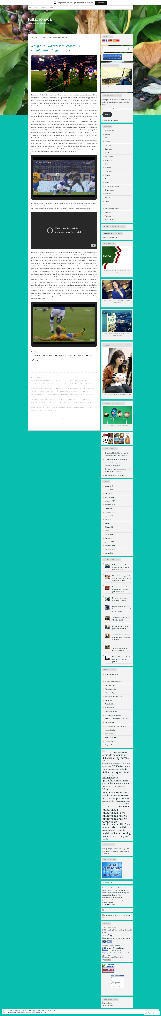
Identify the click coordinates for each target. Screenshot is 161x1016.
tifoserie (34, 402)
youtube (54, 410)
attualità (64, 383)
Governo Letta (125, 775)
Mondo (107, 175)
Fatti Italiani (109, 156)
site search (106, 945)
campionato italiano (107, 763)
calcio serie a (55, 386)
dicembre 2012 (110, 546)
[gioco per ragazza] (106, 950)
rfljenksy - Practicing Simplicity (115, 726)
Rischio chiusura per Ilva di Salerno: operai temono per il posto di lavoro (121, 608)
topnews (42, 402)
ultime (81, 405)
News (112, 982)
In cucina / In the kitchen (47, 7)
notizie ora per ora (78, 397)
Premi (107, 182)
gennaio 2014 (109, 497)
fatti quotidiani (63, 391)
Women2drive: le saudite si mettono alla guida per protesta (121, 659)
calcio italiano (43, 386)
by (111, 945)
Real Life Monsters (111, 737)
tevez (88, 399)
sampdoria (35, 399)
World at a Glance (111, 220)
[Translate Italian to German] (110, 41)
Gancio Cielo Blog (119, 849)
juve (90, 394)
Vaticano (108, 216)
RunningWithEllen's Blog (113, 696)
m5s (123, 787)
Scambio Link (106, 895)
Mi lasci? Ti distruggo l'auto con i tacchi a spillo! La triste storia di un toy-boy (121, 578)
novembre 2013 (110, 505)
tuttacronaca (40, 19)
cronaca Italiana (38, 391)
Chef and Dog (109, 693)
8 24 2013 (56, 383)
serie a (51, 399)
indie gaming (106, 849)
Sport (39, 378)
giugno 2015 (109, 486)
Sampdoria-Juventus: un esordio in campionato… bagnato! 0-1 (55, 48)
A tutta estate (109, 130)
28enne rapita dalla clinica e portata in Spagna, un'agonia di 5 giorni (121, 637)
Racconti (108, 194)
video (82, 408)
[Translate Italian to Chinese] (117, 41)
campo (56, 388)
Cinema (107, 134)
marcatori (55, 397)
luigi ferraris (44, 397)
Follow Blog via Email (112, 96)
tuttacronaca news (65, 402)
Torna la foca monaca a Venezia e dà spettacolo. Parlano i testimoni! (120, 648)
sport (63, 399)
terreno (82, 399)
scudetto (43, 399)
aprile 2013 (108, 531)
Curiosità (108, 145)
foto (107, 775)
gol (84, 391)
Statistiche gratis (107, 1005)
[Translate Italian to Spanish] (114, 41)
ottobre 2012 (109, 553)
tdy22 (35, 375)
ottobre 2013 (109, 508)
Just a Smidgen (110, 704)
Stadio (75, 399)
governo (119, 775)
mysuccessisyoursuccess (113, 715)
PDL (128, 798)
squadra (69, 399)
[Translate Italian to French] (107, 41)
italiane (84, 394)
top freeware (106, 888)
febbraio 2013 (109, 538)
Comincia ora (101, 3)
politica (111, 801)
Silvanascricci (109, 708)
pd (125, 798)
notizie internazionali (119, 795)
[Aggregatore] (106, 960)
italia (55, 394)
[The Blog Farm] (108, 958)
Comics (107, 141)
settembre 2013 (110, 512)
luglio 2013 (108, 519)
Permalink (56, 375)
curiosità (113, 769)
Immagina (108, 160)
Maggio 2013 (109, 527)
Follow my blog (117, 986)
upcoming (75, 408)
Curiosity (117, 983)
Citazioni (108, 138)
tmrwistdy (108, 678)
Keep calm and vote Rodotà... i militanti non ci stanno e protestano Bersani (121, 589)
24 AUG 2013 (88, 380)
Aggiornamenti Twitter (113, 233)
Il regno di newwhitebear (113, 682)
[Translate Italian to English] (103, 41)
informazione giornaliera (41, 394)
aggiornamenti (110, 752)
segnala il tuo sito (108, 893)
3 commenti (92, 375)
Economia (108, 149)
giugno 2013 (109, 523)
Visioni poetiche (110, 689)
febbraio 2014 (109, 493)
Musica (107, 179)
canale (63, 388)
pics (107, 801)
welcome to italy (43, 410)
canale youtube (72, 388)
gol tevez (90, 391)
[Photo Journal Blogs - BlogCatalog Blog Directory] (117, 918)
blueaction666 (109, 722)
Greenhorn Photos (111, 711)
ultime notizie (90, 405)
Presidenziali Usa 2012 (112, 186)
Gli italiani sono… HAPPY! (114, 475)
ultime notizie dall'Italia (41, 408)
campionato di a (78, 386)
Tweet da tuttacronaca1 (110, 237)
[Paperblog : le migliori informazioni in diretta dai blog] (107, 937)
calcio (33, 386)
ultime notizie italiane (61, 408)
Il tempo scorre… (33, 7)
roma (111, 804)
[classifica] (112, 878)
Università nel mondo (112, 208)
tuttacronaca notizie (82, 402)
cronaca (91, 388)
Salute (107, 201)
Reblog (107, 197)
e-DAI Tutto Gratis (108, 905)
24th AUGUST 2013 (47, 383)
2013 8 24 (63, 380)
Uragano (108, 212)
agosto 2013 (109, 516)
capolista (83, 388)
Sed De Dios (109, 734)
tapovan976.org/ (110, 685)
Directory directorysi (118, 888)
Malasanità (108, 171)
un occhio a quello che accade (38, 24)
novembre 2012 (110, 549)
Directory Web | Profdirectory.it (117, 890)
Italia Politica (118, 787)
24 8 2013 (69, 380)
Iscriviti (107, 114)
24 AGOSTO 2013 (78, 380)
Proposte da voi (110, 190)
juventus (34, 397)
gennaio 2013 (109, 542)
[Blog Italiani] (116, 950)
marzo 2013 (109, 534)
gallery (111, 775)
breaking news (90, 383)
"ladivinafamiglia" (111, 741)
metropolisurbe (110, 730)
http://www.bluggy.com (121, 893)
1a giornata (48, 380)
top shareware (125, 900)
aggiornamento (121, 752)
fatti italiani (51, 391)
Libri (106, 164)
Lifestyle (108, 168)
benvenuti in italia (76, 383)
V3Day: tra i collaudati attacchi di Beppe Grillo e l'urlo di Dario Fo (120, 567)
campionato (66, 386)
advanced (117, 945)
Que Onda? (109, 700)
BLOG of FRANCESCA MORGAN (117, 719)
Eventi (107, 153)
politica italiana (120, 801)
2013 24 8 (57, 380)
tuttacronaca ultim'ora (68, 405)
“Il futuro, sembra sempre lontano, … (117, 459)
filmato (74, 391)
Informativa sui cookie (40, 1012)
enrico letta (119, 769)
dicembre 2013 (110, 501)
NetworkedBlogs (115, 975)
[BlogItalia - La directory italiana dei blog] (116, 938)
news (62, 397)
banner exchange (107, 902)
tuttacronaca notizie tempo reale (44, 405)
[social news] (119, 958)
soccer (57, 399)
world (127, 836)
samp (89, 397)
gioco (80, 391)
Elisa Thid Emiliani (111, 674)
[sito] (112, 60)
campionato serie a (46, 388)
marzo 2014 (109, 490)
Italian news (63, 394)
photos (104, 801)
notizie (67, 397)
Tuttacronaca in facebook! (114, 226)
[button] (59, 192)
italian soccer (74, 394)
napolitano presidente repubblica (118, 790)
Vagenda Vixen (110, 745)
